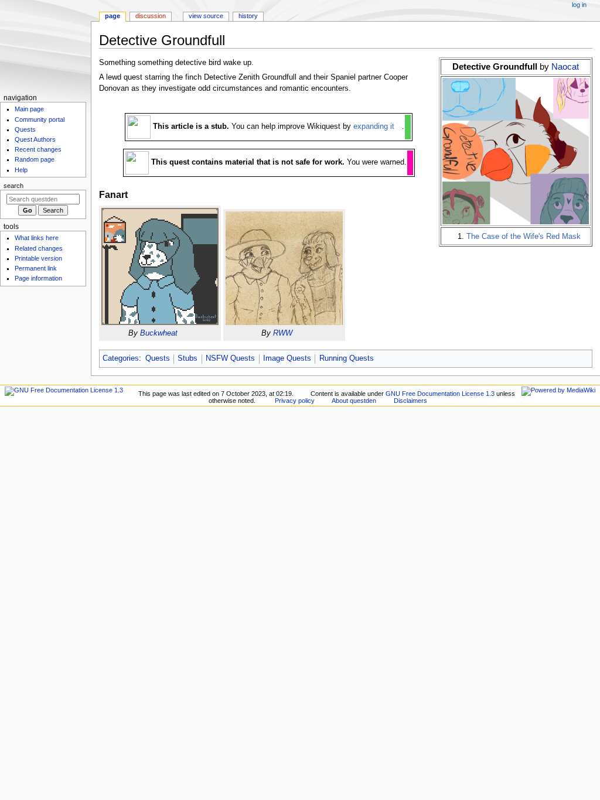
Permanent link (36, 268)
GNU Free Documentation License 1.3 (440, 393)
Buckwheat (159, 333)
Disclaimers (410, 400)
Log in (579, 4)
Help (21, 169)
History (248, 15)
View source (206, 15)
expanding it (373, 126)
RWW (282, 333)
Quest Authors (35, 139)
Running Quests (346, 358)
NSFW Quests (230, 358)
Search (13, 185)
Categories (121, 358)
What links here (37, 237)
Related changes (39, 248)
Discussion (150, 15)
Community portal (39, 119)
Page (112, 15)
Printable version (38, 258)
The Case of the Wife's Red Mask (523, 237)
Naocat (565, 66)
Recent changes (38, 149)
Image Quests (287, 358)
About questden (354, 400)
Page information (38, 278)
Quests (157, 358)
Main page (29, 108)
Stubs (187, 358)
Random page (34, 159)
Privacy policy (295, 400)
